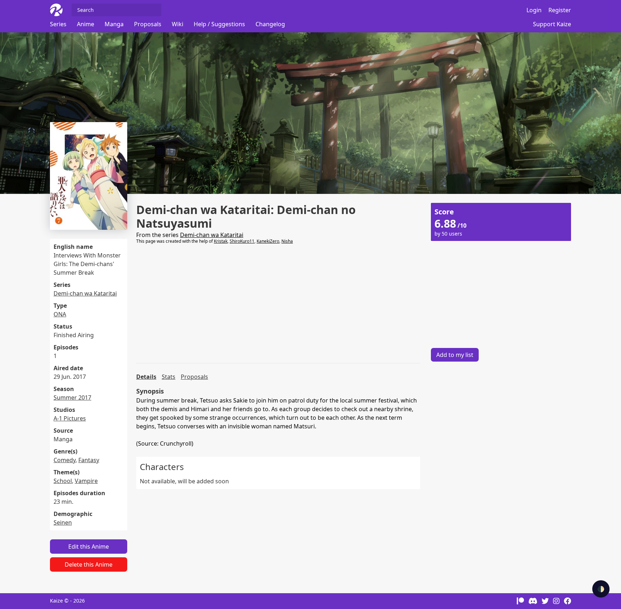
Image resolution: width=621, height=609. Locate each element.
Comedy (64, 460)
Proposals (147, 24)
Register (559, 10)
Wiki (177, 24)
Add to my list (454, 355)
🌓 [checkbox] (600, 589)
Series (58, 24)
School (63, 481)
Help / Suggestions (219, 24)
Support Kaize (552, 24)
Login (534, 10)
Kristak (220, 241)
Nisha (287, 241)
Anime (85, 24)
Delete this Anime (88, 564)
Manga (114, 24)
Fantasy (88, 460)
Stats (168, 377)
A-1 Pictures (70, 418)
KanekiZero (268, 241)
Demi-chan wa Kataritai (85, 293)
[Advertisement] (278, 304)
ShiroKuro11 (242, 241)
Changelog (270, 24)
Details (146, 377)
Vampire (86, 481)
